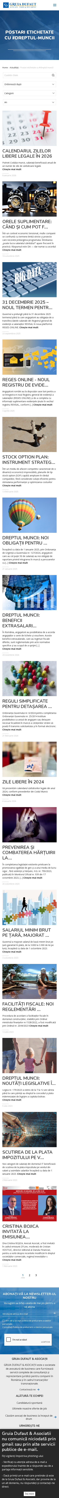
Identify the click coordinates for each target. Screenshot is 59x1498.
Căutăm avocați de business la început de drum (29, 1417)
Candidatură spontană (29, 1403)
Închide (29, 1493)
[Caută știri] (53, 75)
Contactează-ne (28, 1389)
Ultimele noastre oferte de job (29, 1408)
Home (5, 67)
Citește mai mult (11, 169)
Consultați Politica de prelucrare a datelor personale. (27, 1327)
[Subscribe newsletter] (54, 1313)
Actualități (14, 67)
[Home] (19, 5)
